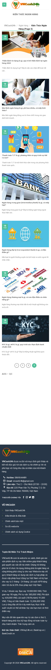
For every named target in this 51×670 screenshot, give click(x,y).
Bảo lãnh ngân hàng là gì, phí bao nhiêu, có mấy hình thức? (24, 109)
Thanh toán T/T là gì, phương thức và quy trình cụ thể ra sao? (24, 156)
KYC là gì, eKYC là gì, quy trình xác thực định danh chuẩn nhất (23, 345)
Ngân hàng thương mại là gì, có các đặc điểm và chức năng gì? (24, 298)
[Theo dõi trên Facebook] (23, 497)
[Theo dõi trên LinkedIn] (33, 497)
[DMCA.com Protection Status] (25, 651)
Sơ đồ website (12, 526)
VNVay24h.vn (26, 630)
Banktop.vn (39, 630)
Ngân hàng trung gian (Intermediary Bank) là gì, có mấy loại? (25, 204)
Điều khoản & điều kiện (15, 516)
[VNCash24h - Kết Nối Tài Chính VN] (25, 4)
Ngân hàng (23, 25)
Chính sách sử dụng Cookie (17, 532)
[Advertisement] (25, 405)
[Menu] (4, 4)
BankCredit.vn (8, 633)
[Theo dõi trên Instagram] (27, 497)
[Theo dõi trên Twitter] (30, 497)
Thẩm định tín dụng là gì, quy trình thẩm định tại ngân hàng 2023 (24, 62)
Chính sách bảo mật (14, 521)
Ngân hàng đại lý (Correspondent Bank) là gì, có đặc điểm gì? (24, 251)
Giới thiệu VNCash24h (15, 510)
